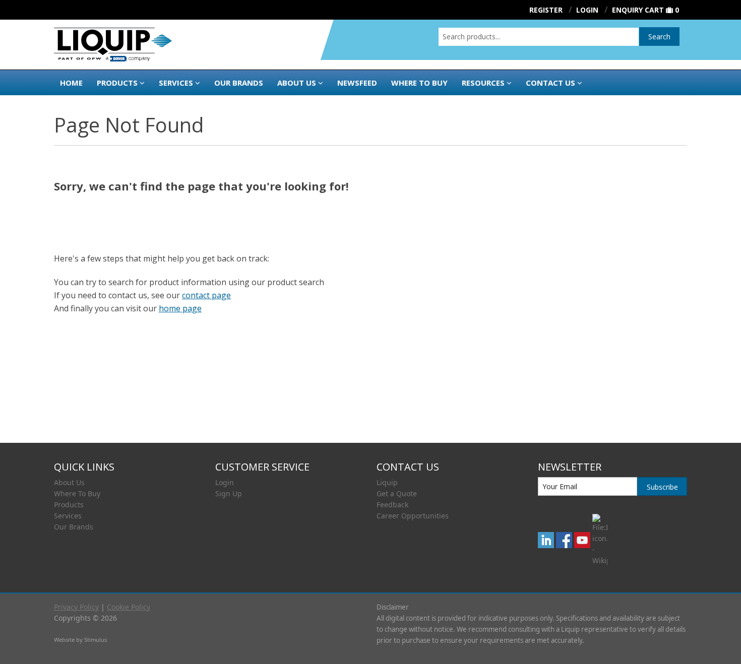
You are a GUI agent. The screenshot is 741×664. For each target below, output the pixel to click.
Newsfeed (357, 83)
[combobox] (539, 37)
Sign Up (228, 493)
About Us (296, 83)
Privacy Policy (76, 607)
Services (176, 83)
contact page (206, 295)
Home (71, 83)
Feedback (392, 504)
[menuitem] (128, 482)
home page (180, 308)
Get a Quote (397, 493)
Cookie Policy (128, 607)
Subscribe (662, 487)
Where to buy (419, 83)
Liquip (387, 482)
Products (117, 83)
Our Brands (238, 83)
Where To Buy (77, 493)
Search (659, 36)
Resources (483, 83)
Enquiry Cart (638, 10)
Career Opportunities (413, 515)
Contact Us (550, 83)
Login (224, 482)
